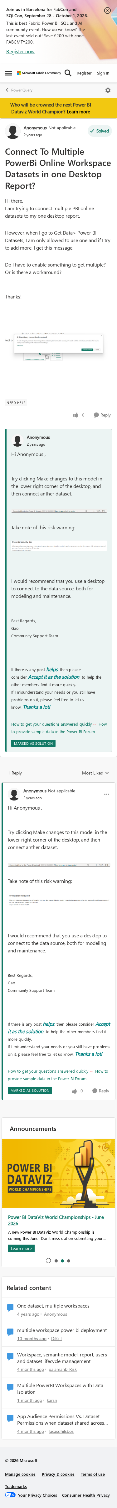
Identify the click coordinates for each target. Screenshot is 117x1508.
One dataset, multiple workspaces (53, 1306)
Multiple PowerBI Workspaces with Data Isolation (60, 1388)
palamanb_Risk (63, 1369)
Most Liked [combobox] (95, 773)
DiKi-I (56, 1338)
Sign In (103, 72)
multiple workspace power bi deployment (62, 1330)
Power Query (21, 90)
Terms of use (93, 1474)
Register (84, 72)
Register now (20, 51)
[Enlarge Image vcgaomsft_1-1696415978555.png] (59, 510)
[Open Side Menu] (8, 73)
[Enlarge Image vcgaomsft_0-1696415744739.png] (59, 546)
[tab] (56, 1260)
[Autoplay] (48, 1260)
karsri (52, 1400)
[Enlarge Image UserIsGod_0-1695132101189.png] (58, 344)
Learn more (78, 111)
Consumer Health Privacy (86, 1495)
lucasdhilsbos (61, 1431)
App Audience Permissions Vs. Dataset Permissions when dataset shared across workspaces (60, 1419)
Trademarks (16, 1486)
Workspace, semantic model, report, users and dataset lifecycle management (62, 1357)
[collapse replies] (58, 785)
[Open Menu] (108, 90)
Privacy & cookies (58, 1474)
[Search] (68, 73)
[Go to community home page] (39, 73)
